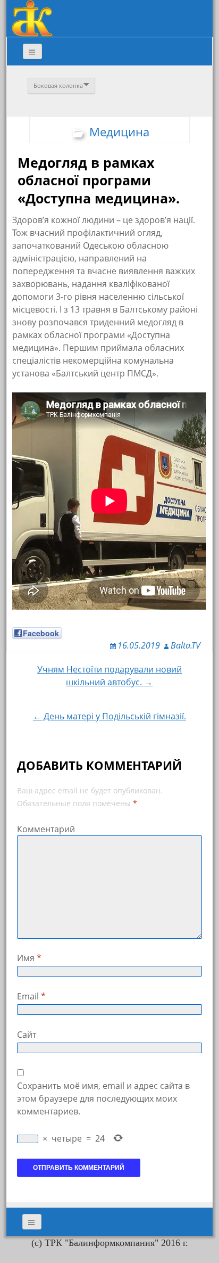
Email (31, 996)
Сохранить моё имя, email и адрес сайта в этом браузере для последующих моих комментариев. (103, 1098)
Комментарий (46, 829)
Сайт (26, 1034)
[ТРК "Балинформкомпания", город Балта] (32, 17)
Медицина (119, 132)
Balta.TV (185, 645)
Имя (29, 958)
